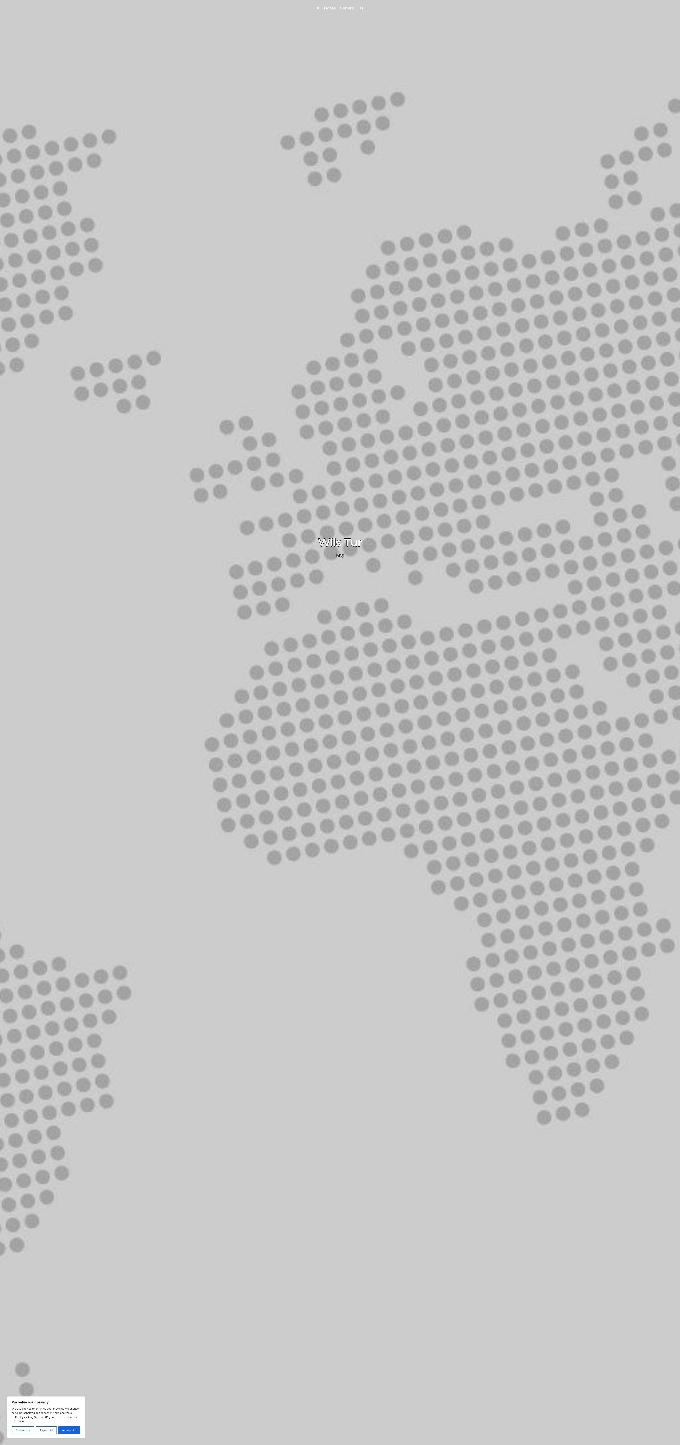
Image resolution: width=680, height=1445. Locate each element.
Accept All (69, 1430)
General (347, 8)
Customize (23, 1430)
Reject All (46, 1430)
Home (330, 8)
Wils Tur (340, 542)
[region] (46, 1417)
